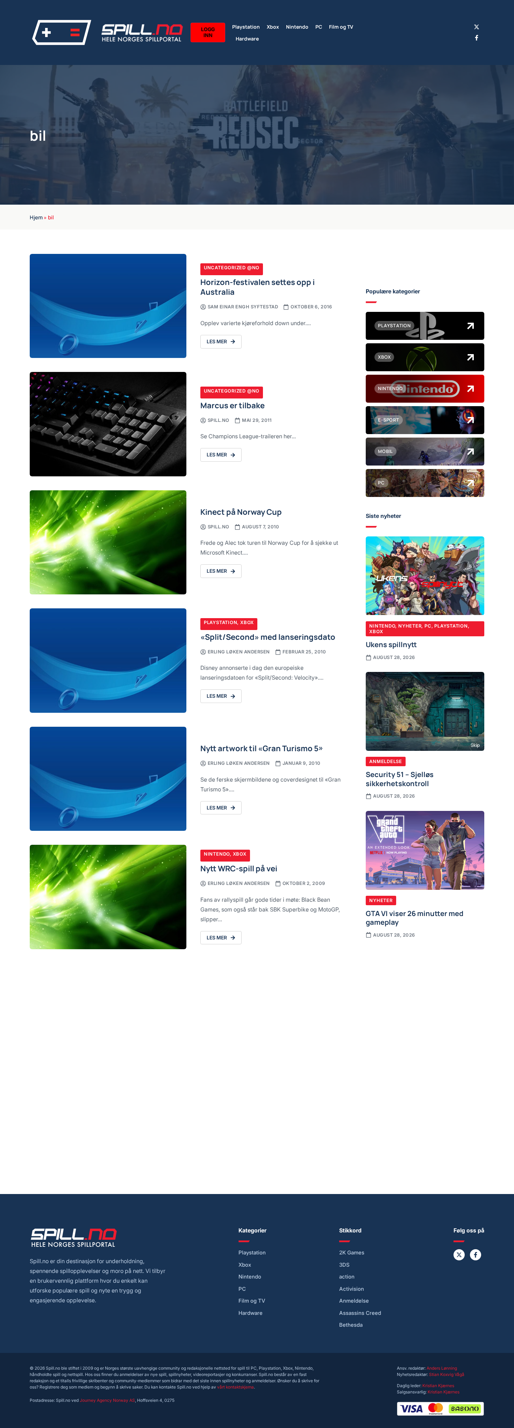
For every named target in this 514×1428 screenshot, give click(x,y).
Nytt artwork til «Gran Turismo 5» (261, 748)
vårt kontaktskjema (235, 1387)
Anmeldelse (385, 761)
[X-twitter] (476, 27)
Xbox (273, 26)
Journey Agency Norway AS (107, 1400)
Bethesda (351, 1324)
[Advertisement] (425, 1002)
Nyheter (409, 626)
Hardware (247, 38)
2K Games (351, 1252)
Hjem (36, 217)
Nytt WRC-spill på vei (238, 868)
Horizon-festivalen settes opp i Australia (257, 286)
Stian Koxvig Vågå (446, 1374)
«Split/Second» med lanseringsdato (267, 636)
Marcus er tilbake (232, 405)
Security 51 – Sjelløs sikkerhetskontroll (400, 778)
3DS (344, 1264)
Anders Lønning (442, 1368)
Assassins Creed (360, 1313)
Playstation (246, 26)
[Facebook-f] (476, 38)
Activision (351, 1289)
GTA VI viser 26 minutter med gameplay (414, 917)
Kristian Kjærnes (438, 1386)
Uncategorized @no (231, 267)
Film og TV (341, 26)
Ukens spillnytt (391, 644)
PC (318, 26)
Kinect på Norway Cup (241, 511)
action (347, 1276)
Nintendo (297, 26)
